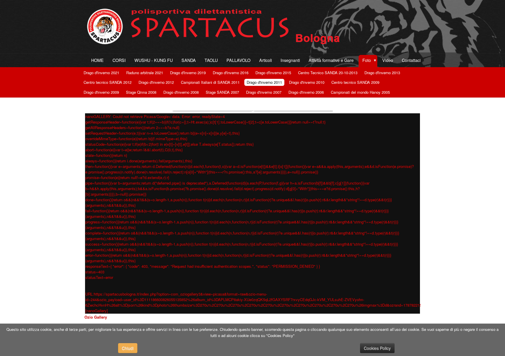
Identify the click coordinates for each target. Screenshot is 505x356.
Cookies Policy (377, 348)
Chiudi (128, 348)
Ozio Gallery (95, 317)
